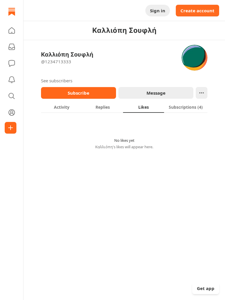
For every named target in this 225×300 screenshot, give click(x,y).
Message (156, 93)
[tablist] (124, 107)
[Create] (10, 128)
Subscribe (78, 93)
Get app (205, 288)
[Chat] (12, 63)
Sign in (157, 10)
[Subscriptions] (12, 47)
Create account (197, 10)
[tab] (61, 107)
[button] (12, 30)
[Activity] (12, 80)
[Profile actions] (201, 93)
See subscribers (56, 80)
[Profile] (12, 112)
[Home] (12, 12)
